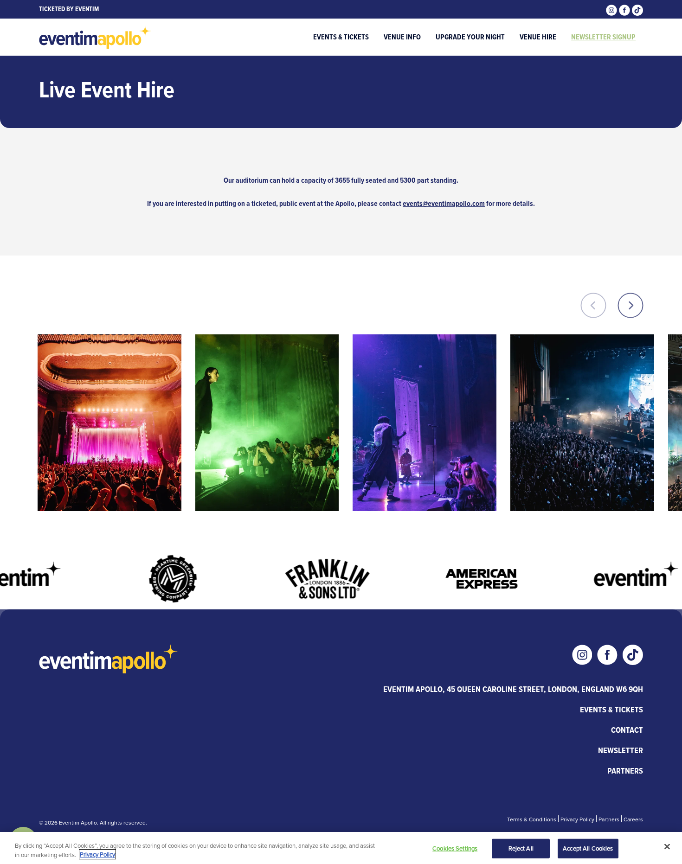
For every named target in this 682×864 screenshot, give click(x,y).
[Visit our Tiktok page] (637, 9)
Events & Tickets (341, 37)
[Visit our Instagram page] (612, 9)
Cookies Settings (454, 848)
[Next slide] (630, 304)
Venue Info (402, 37)
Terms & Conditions (531, 819)
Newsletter (620, 750)
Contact (627, 730)
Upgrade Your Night (470, 37)
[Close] (667, 847)
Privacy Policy (577, 819)
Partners (625, 771)
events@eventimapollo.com (444, 203)
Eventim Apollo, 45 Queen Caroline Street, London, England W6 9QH (513, 689)
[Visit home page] (95, 37)
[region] (341, 848)
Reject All (521, 848)
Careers (633, 819)
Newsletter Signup (603, 37)
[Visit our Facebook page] (625, 9)
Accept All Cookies (588, 848)
